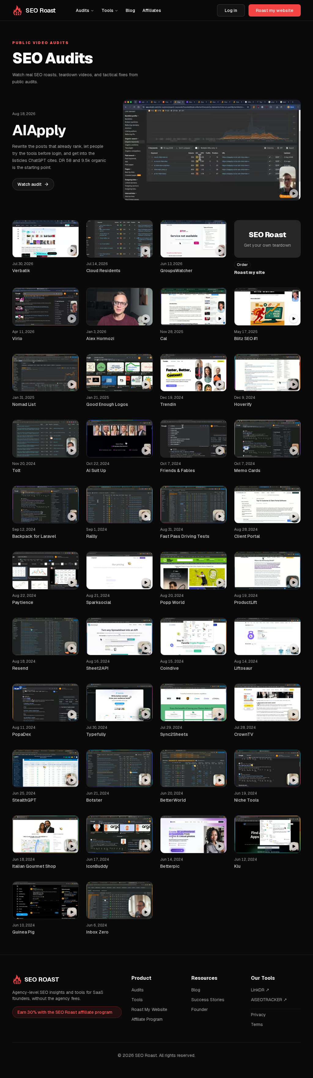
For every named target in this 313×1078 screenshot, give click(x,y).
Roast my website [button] (274, 10)
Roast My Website (149, 1009)
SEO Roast (41, 979)
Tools (107, 10)
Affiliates (151, 10)
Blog (130, 10)
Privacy (258, 1014)
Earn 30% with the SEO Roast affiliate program (64, 1012)
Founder (199, 1009)
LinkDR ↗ (260, 990)
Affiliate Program (147, 1019)
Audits (82, 10)
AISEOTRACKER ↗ (269, 999)
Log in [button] (231, 10)
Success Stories (207, 999)
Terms (257, 1024)
